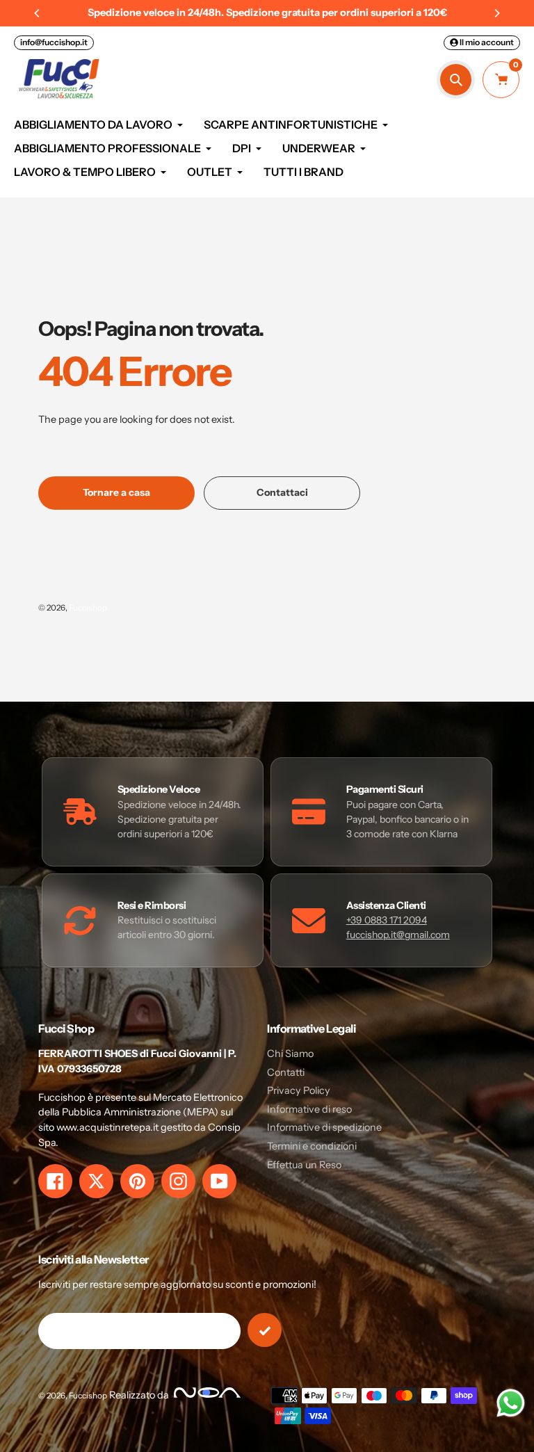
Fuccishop (88, 608)
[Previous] (37, 13)
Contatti (286, 1072)
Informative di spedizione (324, 1127)
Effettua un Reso (304, 1165)
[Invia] (265, 1330)
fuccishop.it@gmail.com (398, 934)
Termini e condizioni (312, 1146)
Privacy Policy (298, 1090)
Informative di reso (309, 1109)
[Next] (496, 13)
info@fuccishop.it (54, 42)
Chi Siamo (290, 1053)
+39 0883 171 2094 (386, 920)
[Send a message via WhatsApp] (510, 1403)
